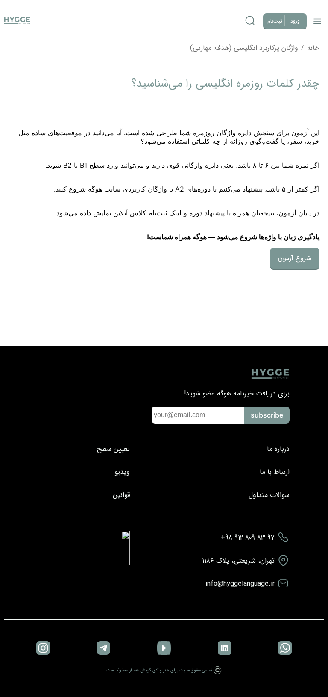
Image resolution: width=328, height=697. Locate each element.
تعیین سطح (113, 449)
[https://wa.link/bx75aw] (285, 648)
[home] (17, 21)
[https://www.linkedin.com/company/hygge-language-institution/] (224, 648)
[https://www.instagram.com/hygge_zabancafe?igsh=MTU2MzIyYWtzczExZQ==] (43, 648)
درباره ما (278, 449)
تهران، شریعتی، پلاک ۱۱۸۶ (238, 560)
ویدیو (122, 472)
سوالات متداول (269, 495)
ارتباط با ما (275, 472)
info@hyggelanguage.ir (240, 583)
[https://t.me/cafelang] (103, 648)
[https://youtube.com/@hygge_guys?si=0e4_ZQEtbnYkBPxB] (164, 648)
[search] (250, 21)
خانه (313, 48)
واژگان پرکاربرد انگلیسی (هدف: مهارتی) (244, 48)
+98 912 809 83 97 (248, 537)
